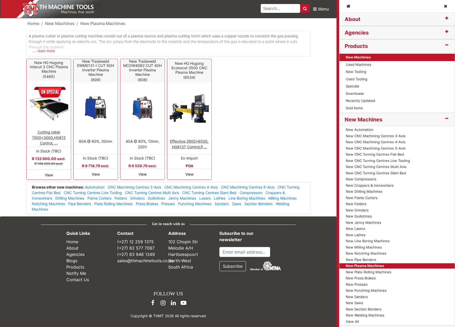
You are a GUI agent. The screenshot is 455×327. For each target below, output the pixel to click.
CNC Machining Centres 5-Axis (247, 187)
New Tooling (356, 72)
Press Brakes (147, 203)
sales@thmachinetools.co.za (145, 260)
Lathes (219, 198)
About (352, 19)
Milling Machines (282, 198)
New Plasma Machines (102, 23)
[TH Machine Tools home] (55, 9)
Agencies (357, 32)
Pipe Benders (79, 203)
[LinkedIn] (173, 303)
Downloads (355, 93)
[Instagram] (163, 303)
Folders (121, 198)
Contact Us (77, 279)
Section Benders (258, 203)
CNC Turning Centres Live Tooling (93, 192)
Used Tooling (356, 79)
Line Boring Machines (247, 198)
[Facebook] (153, 303)
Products (356, 46)
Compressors (251, 192)
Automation (95, 187)
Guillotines (156, 198)
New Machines (358, 57)
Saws (236, 203)
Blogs (71, 260)
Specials (352, 86)
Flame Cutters (99, 198)
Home (33, 23)
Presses (168, 203)
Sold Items (354, 108)
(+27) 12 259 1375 (135, 241)
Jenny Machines (182, 198)
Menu (323, 9)
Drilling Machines (69, 198)
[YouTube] (183, 303)
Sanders (222, 203)
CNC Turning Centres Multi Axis (152, 192)
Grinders (137, 198)
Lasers (205, 198)
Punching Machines (194, 203)
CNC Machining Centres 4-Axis (191, 187)
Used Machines (358, 64)
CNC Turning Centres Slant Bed (209, 192)
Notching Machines (48, 203)
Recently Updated (360, 100)
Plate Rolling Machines (113, 203)
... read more (44, 50)
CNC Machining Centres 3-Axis (134, 187)
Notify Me (76, 273)
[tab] (397, 19)
